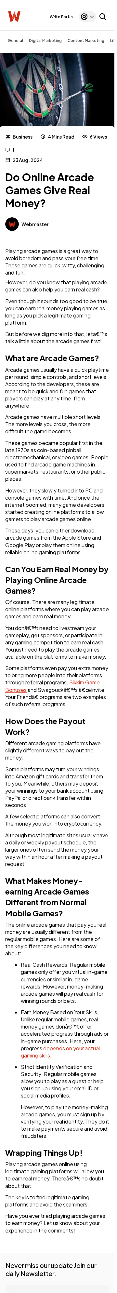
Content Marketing (86, 40)
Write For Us (61, 16)
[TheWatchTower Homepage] (14, 16)
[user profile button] (87, 16)
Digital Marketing (45, 40)
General (15, 40)
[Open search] (103, 16)
